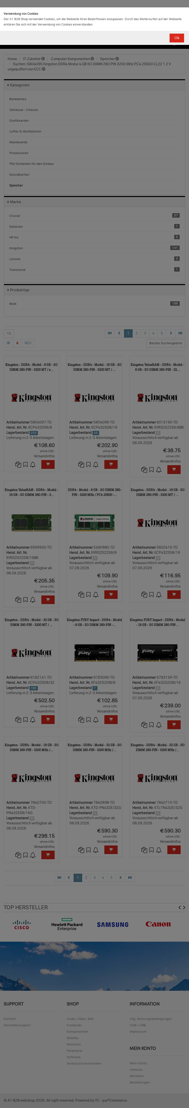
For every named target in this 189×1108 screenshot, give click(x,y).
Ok (176, 38)
